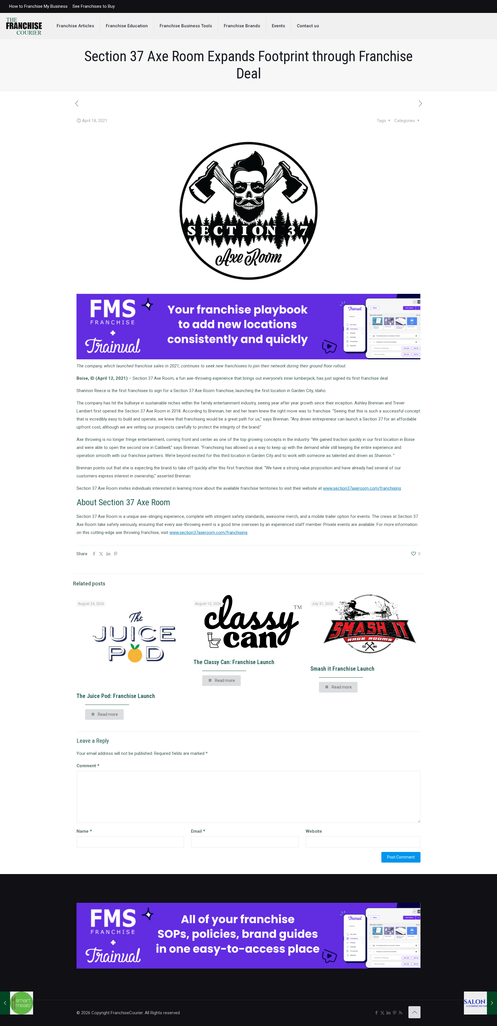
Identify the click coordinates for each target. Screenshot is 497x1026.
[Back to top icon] (414, 1012)
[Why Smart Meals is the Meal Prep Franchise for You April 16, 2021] (16, 1003)
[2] (248, 967)
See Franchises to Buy (93, 6)
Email (198, 831)
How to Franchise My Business (38, 6)
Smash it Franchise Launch (342, 668)
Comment (88, 765)
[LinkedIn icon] (388, 1012)
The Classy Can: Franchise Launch (234, 662)
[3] (248, 357)
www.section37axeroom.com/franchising (362, 488)
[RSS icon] (400, 1012)
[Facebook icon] (376, 1012)
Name (84, 831)
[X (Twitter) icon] (382, 1012)
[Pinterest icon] (394, 1012)
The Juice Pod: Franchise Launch (116, 696)
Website (314, 831)
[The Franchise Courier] (24, 26)
